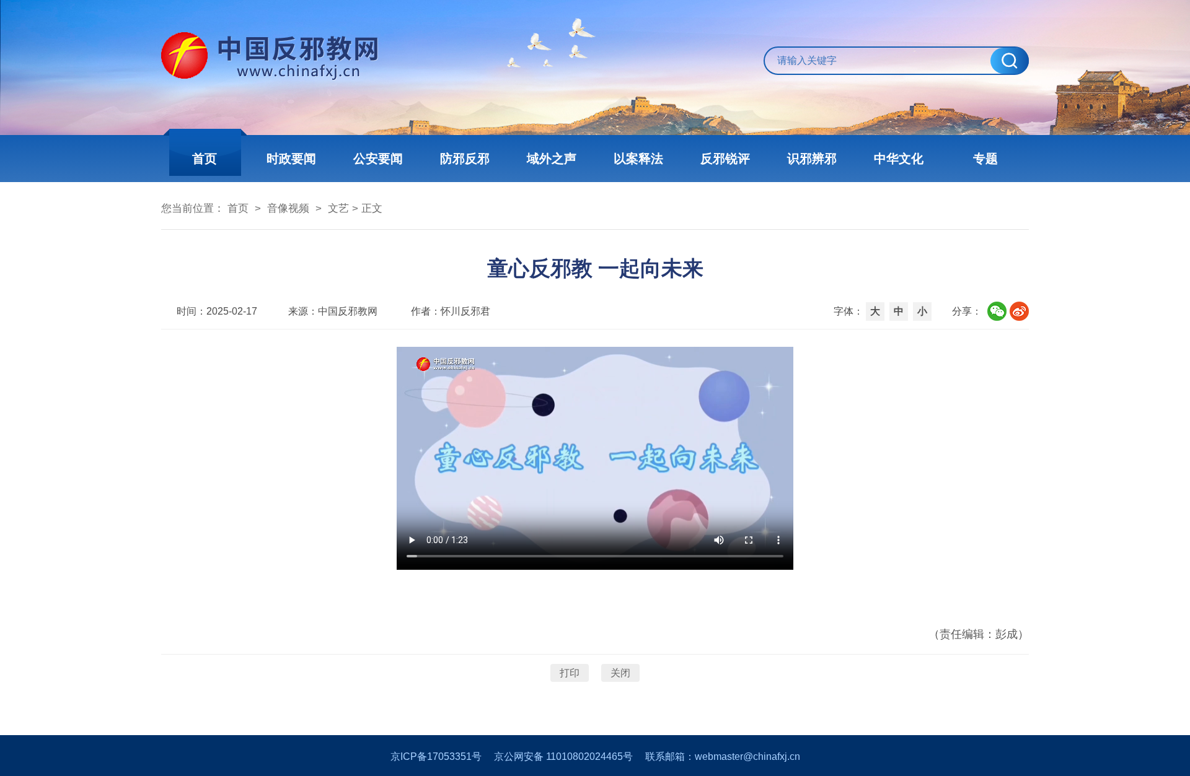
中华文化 (898, 158)
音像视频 (288, 208)
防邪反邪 (465, 158)
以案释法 (638, 158)
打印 (570, 673)
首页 (204, 158)
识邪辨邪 (812, 158)
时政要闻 (291, 158)
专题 (985, 158)
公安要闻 (378, 158)
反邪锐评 (725, 158)
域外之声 (551, 158)
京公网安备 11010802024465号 (563, 756)
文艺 (338, 208)
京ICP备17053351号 (436, 756)
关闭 (620, 673)
